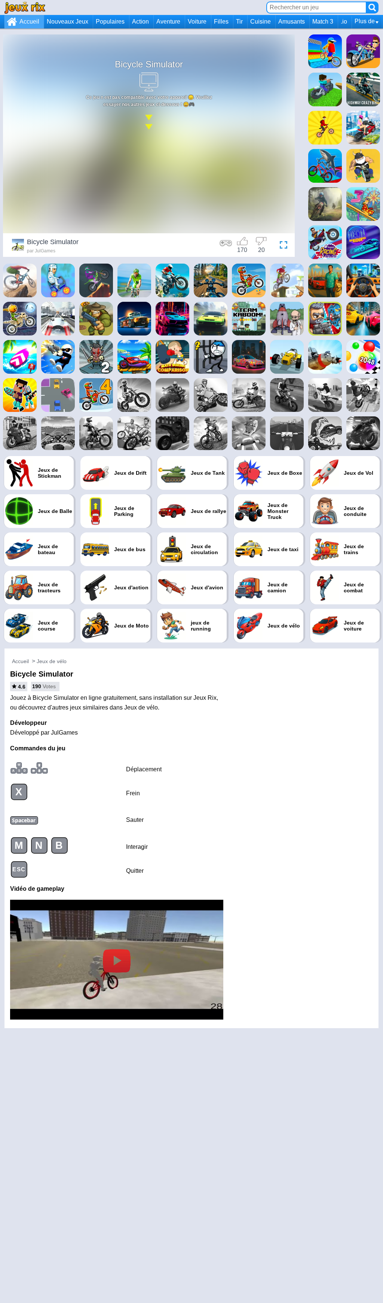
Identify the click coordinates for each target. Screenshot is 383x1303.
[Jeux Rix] (24, 7)
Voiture (197, 21)
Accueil (29, 21)
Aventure (168, 21)
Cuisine (260, 21)
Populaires (110, 21)
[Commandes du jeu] (226, 246)
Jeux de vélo (52, 661)
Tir (239, 21)
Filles (221, 21)
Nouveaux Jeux (67, 21)
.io (344, 21)
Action (140, 21)
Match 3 (322, 21)
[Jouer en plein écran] (282, 246)
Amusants (291, 21)
